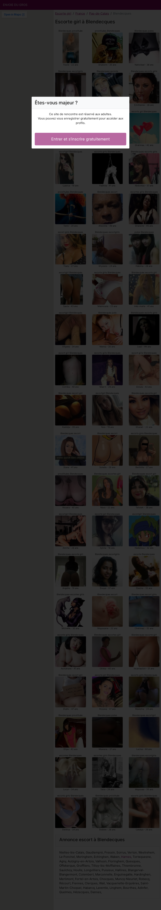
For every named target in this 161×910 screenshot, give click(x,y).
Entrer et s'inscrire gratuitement (80, 139)
